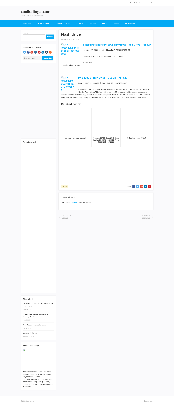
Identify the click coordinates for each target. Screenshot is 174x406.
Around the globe (43, 24)
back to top (148, 401)
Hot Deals (65, 186)
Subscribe (48, 58)
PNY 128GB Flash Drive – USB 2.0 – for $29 (102, 77)
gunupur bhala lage (30, 333)
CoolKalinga (30, 401)
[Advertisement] (110, 13)
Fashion (79, 24)
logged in (74, 202)
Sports (105, 24)
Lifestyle (92, 24)
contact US (130, 24)
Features (27, 24)
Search (25, 33)
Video (116, 24)
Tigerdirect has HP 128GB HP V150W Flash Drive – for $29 (117, 44)
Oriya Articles (63, 24)
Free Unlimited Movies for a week (35, 325)
